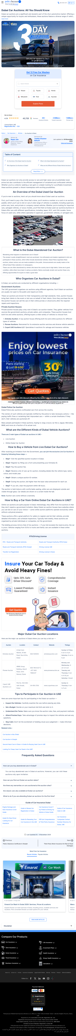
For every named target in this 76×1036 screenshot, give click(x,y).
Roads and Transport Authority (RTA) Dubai (53, 542)
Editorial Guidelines (66, 972)
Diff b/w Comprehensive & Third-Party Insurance (47, 821)
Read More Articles (38, 919)
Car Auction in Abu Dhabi (11, 734)
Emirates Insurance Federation (31, 1023)
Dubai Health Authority (22, 1021)
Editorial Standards (67, 143)
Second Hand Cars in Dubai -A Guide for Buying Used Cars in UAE (24, 744)
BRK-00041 (57, 1021)
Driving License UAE (45, 547)
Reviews (53, 972)
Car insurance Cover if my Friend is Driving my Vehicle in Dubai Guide (46, 809)
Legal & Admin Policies (39, 972)
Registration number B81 (46, 1023)
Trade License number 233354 (50, 1019)
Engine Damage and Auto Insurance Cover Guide (10, 809)
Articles (19, 972)
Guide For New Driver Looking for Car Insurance (9, 820)
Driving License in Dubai (47, 552)
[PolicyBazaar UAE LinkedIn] (39, 978)
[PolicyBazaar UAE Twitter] (35, 978)
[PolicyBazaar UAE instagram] (48, 978)
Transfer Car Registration (11, 552)
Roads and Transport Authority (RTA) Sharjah (17, 547)
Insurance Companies (28, 972)
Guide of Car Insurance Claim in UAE (64, 809)
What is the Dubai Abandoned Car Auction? (52, 161)
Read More (37, 171)
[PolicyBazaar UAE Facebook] (31, 978)
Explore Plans (38, 104)
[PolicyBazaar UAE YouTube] (44, 978)
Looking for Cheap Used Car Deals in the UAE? (18, 749)
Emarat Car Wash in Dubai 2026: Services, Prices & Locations (28, 904)
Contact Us (13, 972)
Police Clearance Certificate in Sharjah (15, 844)
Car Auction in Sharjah (10, 739)
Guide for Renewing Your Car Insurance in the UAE (29, 821)
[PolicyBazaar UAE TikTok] (53, 978)
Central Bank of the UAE (37, 1017)
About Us (7, 972)
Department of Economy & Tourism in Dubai (29, 1019)
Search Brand (25, 83)
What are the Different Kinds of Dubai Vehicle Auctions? (55, 165)
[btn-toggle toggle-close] (2, 2)
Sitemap (48, 972)
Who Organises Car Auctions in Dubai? (17, 165)
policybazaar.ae (50, 1027)
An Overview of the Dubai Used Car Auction (19, 161)
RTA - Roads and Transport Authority (15, 542)
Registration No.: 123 (49, 1017)
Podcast (59, 972)
